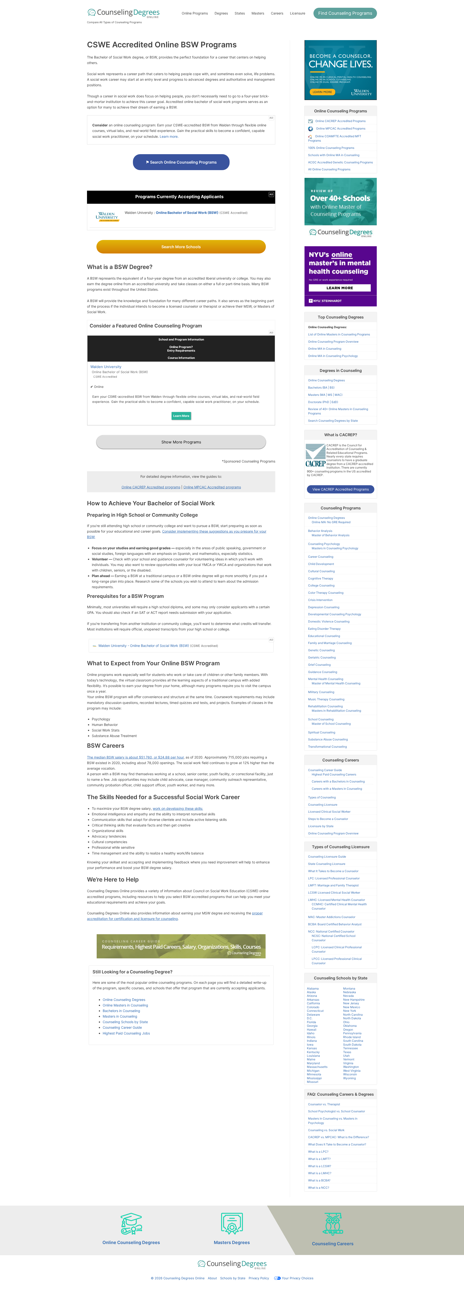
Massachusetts (317, 1067)
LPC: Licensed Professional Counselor (334, 878)
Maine (311, 1059)
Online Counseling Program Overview (333, 341)
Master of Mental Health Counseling (336, 683)
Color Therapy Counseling (325, 592)
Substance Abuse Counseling (328, 739)
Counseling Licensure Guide (327, 856)
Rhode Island (352, 1037)
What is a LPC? (318, 1151)
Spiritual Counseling (321, 732)
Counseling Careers (333, 1243)
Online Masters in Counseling (125, 1005)
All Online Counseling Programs (329, 169)
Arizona (312, 996)
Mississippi (314, 1078)
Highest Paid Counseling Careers (334, 774)
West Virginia (352, 1070)
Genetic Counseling (321, 650)
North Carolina (353, 1014)
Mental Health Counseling (325, 679)
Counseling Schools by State (125, 1022)
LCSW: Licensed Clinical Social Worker (334, 892)
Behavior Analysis (320, 531)
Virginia (348, 1063)
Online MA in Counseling (324, 348)
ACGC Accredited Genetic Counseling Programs (340, 162)
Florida (311, 1022)
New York (349, 1011)
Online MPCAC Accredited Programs (340, 128)
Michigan (313, 1070)
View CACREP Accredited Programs (340, 489)
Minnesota (314, 1074)
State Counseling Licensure (326, 864)
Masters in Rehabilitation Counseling (336, 710)
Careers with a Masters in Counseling (337, 788)
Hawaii (311, 1029)
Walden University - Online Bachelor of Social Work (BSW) (143, 646)
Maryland (313, 1063)
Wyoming (349, 1078)
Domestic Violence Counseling (328, 621)
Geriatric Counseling (322, 657)
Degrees (221, 13)
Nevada (348, 996)
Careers (277, 13)
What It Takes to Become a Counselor (333, 871)
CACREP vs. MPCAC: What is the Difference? (338, 1137)
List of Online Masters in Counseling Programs (339, 334)
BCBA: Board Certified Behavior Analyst (335, 924)
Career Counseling (320, 556)
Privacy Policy (259, 1278)
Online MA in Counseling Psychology (333, 356)
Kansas (312, 1048)
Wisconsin (350, 1074)
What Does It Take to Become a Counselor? (337, 1144)
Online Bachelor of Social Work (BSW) (187, 212)
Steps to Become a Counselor (328, 819)
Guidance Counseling (322, 672)
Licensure (297, 13)
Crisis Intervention (320, 600)
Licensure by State (321, 826)
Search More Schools (181, 246)
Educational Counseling (324, 636)
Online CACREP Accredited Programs (340, 121)
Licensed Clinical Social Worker (329, 811)
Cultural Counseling (321, 571)
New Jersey (351, 1003)
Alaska (311, 992)
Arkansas (313, 999)
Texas (347, 1052)
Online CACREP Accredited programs (151, 487)
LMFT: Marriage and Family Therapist (333, 885)
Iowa (310, 1044)
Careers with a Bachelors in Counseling (338, 781)
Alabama (313, 988)
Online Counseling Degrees (124, 1000)
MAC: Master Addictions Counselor (331, 917)
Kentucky (313, 1052)
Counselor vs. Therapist (324, 1104)
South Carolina (353, 1040)
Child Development (321, 564)
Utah (346, 1055)
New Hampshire (354, 999)
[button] (345, 13)
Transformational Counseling (327, 746)
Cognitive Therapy (320, 578)
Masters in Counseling (120, 1016)
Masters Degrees (232, 1242)
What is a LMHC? (319, 1173)
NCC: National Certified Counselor (331, 931)
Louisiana (313, 1055)
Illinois (311, 1037)
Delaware (313, 1014)
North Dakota (352, 1018)
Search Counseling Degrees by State (333, 420)
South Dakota (352, 1044)
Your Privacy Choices (297, 1278)
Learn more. (169, 136)
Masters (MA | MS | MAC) (325, 395)
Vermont (348, 1059)
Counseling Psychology (324, 544)
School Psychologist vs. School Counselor (336, 1111)
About (212, 1278)
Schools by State (233, 1278)
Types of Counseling (322, 797)
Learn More (181, 416)
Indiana (312, 1040)
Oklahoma (350, 1025)
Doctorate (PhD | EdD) (323, 402)
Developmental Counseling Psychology (334, 614)
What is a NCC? (318, 1187)
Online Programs (195, 13)
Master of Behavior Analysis (330, 535)
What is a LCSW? (319, 1166)
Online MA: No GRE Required (331, 522)
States (240, 13)
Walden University (105, 366)
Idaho (310, 1033)
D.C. (309, 1018)
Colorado (313, 1007)
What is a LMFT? (319, 1159)
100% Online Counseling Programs (331, 148)
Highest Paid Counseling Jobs (126, 1033)
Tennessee (350, 1048)
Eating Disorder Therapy (324, 628)
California (313, 1003)
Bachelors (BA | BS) (321, 387)
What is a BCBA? (319, 1180)
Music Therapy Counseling (326, 699)
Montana (349, 988)
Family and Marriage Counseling (330, 643)
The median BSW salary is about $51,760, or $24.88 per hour (135, 757)
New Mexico (351, 1007)
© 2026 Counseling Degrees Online (178, 1278)
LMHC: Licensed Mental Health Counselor (336, 900)
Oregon (348, 1029)
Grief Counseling (319, 664)
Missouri (312, 1082)
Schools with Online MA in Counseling (333, 155)
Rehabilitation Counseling (325, 706)
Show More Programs (181, 442)
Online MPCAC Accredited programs (212, 487)
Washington (351, 1067)
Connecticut (315, 1011)
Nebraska (349, 992)
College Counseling (321, 585)
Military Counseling (321, 692)
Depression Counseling (323, 607)
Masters (258, 13)
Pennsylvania (352, 1033)
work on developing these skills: (178, 808)
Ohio (346, 1022)
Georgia (312, 1025)
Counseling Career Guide (122, 1027)
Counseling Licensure (322, 804)
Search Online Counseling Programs (181, 162)
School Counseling (321, 719)
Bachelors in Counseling (121, 1011)
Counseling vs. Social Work (326, 1130)
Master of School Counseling (331, 723)
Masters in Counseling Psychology (335, 548)
